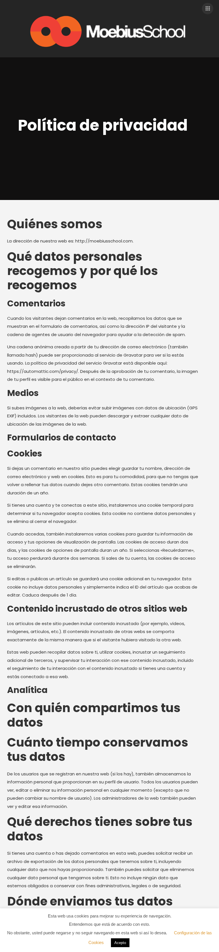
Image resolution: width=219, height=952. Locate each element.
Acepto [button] (120, 943)
